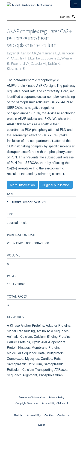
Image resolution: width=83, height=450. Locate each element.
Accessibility (34, 415)
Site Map (18, 415)
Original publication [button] (56, 185)
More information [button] (22, 185)
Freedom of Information (32, 397)
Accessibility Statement (55, 403)
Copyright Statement (26, 403)
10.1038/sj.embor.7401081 (26, 202)
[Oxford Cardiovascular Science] (29, 3)
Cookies (49, 415)
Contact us (63, 415)
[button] (75, 4)
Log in (41, 424)
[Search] (73, 16)
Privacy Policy (56, 397)
